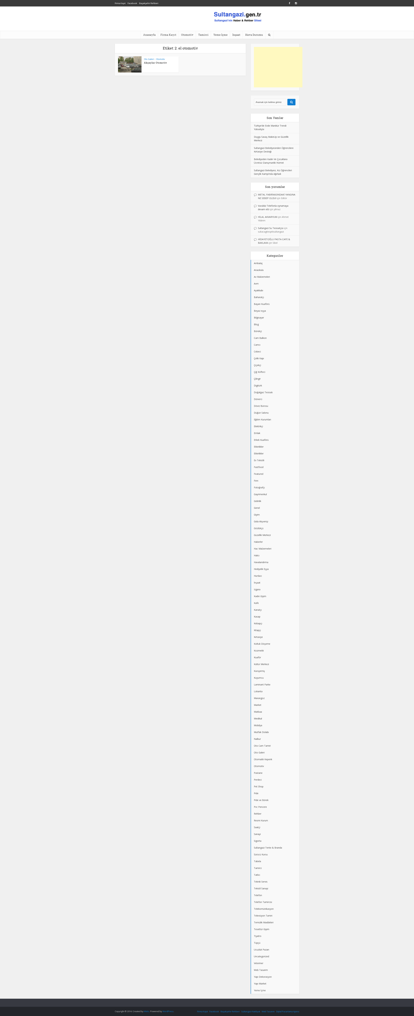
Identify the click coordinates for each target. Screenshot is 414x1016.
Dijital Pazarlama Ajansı (287, 1011)
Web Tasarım (268, 1011)
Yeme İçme (220, 34)
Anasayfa (149, 34)
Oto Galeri (149, 59)
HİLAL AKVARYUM (267, 216)
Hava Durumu (254, 34)
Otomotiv (187, 34)
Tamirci (203, 34)
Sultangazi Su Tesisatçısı (270, 228)
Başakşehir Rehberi (148, 3)
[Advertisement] (278, 67)
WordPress (168, 1011)
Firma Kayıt (120, 3)
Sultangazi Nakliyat (250, 1011)
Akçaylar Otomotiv (155, 62)
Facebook (132, 3)
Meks (146, 1011)
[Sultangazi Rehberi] (237, 16)
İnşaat (236, 34)
